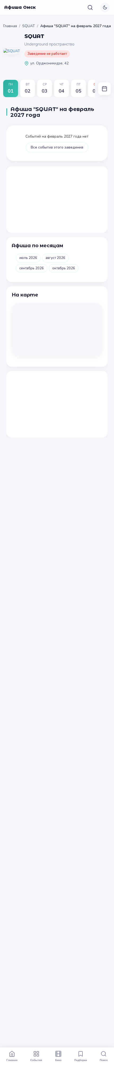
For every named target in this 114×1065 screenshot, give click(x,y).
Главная (10, 25)
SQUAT (28, 25)
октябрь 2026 (63, 268)
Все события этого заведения (57, 147)
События (36, 1060)
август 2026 (55, 257)
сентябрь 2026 (31, 268)
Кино (58, 1060)
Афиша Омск (20, 7)
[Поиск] (90, 7)
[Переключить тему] (105, 7)
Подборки (80, 1060)
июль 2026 (28, 257)
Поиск (104, 1060)
